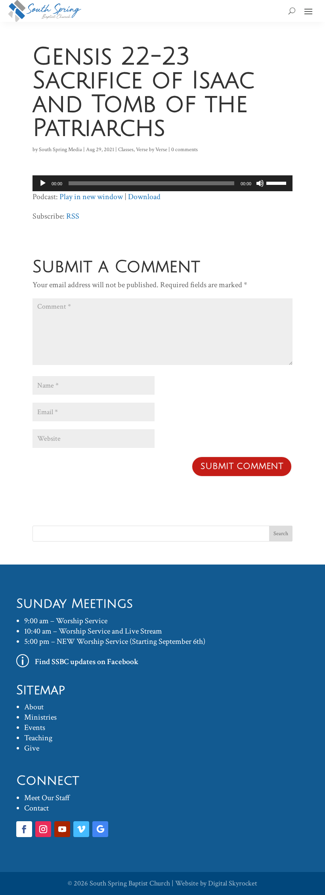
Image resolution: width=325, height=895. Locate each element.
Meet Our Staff (47, 798)
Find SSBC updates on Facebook (87, 662)
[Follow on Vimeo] (81, 829)
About (34, 707)
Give (31, 748)
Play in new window (91, 197)
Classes (126, 149)
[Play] (43, 183)
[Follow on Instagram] (43, 829)
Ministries (40, 717)
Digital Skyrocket (232, 883)
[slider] (277, 182)
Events (34, 727)
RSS (72, 216)
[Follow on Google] (100, 829)
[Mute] (260, 183)
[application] (162, 183)
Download (144, 197)
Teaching (38, 738)
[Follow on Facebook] (24, 829)
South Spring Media (60, 149)
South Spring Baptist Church (130, 883)
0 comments (184, 149)
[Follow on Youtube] (62, 829)
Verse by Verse (151, 149)
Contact (36, 808)
